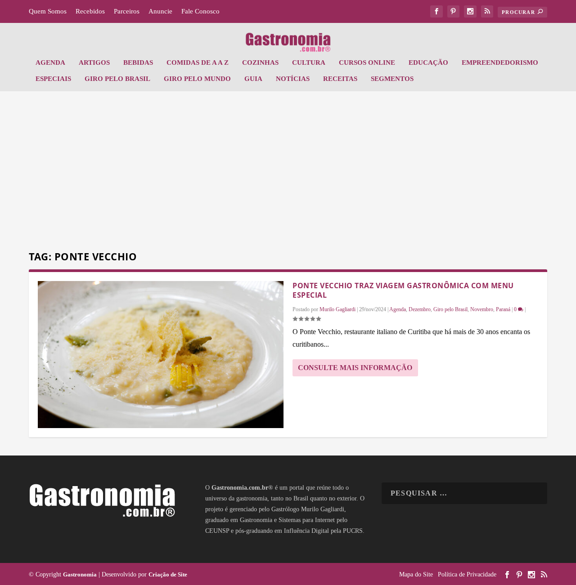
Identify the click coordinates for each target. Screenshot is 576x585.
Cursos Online (367, 62)
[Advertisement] (288, 172)
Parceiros (127, 11)
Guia (253, 78)
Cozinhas (260, 62)
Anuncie (160, 11)
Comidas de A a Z (197, 62)
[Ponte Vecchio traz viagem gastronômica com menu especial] (161, 354)
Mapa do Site (416, 574)
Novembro (481, 309)
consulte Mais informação (355, 367)
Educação (428, 62)
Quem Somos (48, 11)
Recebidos (90, 11)
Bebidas (138, 62)
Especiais (53, 78)
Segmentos (392, 78)
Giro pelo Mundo (197, 78)
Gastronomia (80, 574)
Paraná (503, 309)
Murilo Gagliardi (338, 309)
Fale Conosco (200, 11)
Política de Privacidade (467, 574)
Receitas (340, 78)
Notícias (293, 78)
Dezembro (420, 309)
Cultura (308, 62)
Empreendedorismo (500, 62)
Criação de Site (167, 574)
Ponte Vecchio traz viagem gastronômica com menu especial (403, 290)
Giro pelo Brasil (117, 78)
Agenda (50, 62)
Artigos (94, 62)
